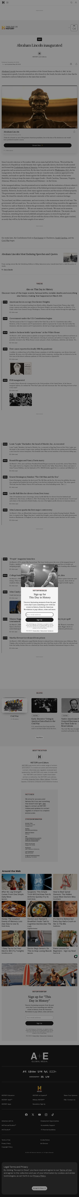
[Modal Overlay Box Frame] (39, 598)
